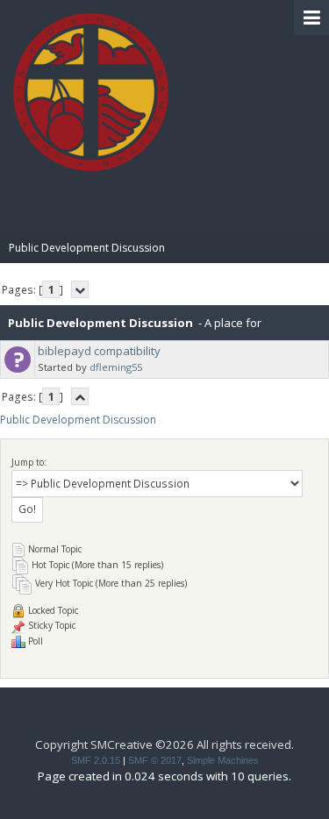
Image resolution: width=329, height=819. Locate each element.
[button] (311, 17)
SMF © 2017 (155, 760)
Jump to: (28, 462)
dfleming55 (115, 367)
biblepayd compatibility (99, 351)
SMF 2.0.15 (95, 760)
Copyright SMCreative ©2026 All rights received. (164, 744)
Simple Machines (223, 760)
